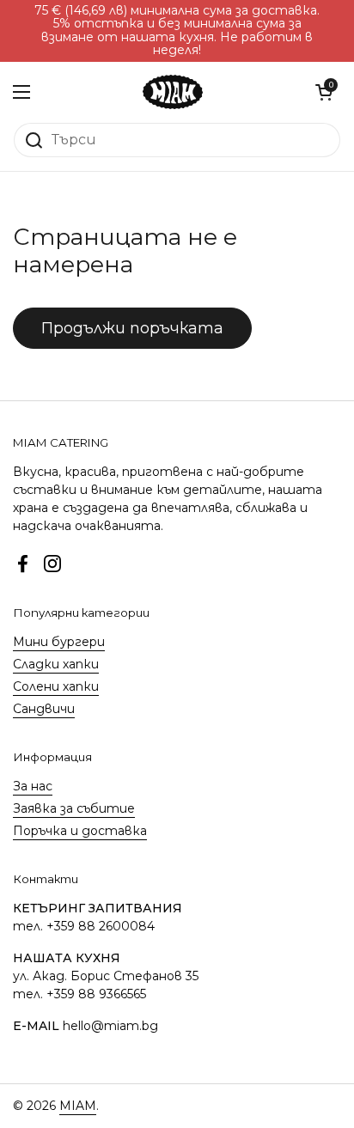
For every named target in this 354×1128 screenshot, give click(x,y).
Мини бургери (59, 641)
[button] (324, 92)
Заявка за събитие (74, 808)
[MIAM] (173, 92)
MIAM (77, 1105)
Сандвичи (44, 708)
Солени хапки (56, 686)
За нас (32, 786)
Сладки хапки (56, 664)
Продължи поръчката (132, 328)
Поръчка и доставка (80, 830)
